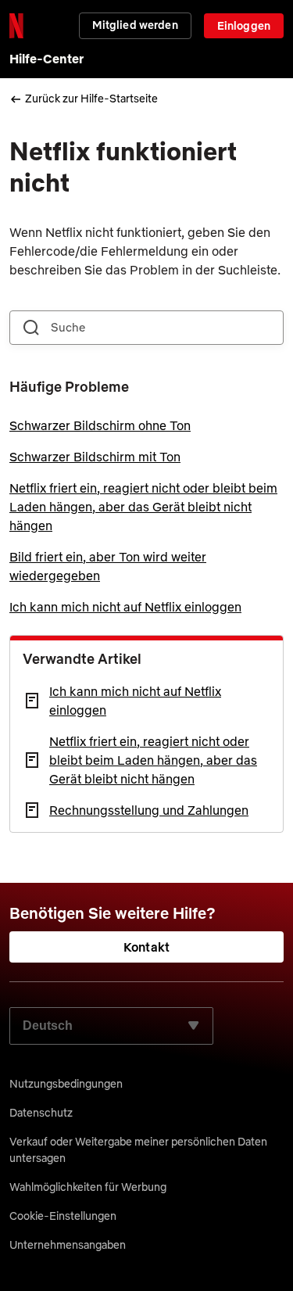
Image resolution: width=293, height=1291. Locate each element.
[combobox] (146, 327)
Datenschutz (41, 1113)
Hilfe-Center (46, 58)
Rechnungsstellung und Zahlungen (148, 810)
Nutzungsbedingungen (66, 1084)
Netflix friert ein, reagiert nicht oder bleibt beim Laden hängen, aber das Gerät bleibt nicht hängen (143, 506)
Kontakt (146, 947)
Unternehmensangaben (67, 1245)
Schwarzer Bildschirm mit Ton (94, 456)
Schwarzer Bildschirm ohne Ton (100, 425)
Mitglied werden (135, 25)
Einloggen (243, 26)
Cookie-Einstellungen (62, 1216)
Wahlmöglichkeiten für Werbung (87, 1187)
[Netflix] (16, 25)
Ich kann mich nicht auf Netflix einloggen (125, 607)
